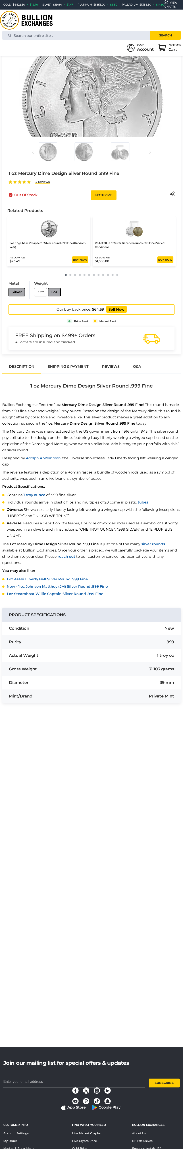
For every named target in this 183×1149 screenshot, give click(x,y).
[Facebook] (75, 1090)
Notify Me (103, 195)
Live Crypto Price (84, 1141)
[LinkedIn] (107, 1090)
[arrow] (33, 152)
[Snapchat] (107, 1101)
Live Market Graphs (86, 1133)
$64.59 (98, 309)
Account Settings (16, 1133)
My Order (10, 1141)
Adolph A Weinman (43, 458)
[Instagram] (97, 1090)
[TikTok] (97, 1101)
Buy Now (80, 259)
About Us (139, 1133)
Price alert (81, 321)
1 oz (54, 292)
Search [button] (165, 35)
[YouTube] (75, 1101)
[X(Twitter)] (86, 1090)
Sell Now (116, 309)
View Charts (170, 4)
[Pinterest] (86, 1101)
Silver (17, 292)
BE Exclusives (142, 1141)
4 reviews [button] (42, 182)
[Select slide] (47, 151)
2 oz (40, 292)
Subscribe (164, 1083)
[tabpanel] (91, 486)
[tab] (21, 366)
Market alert (107, 321)
